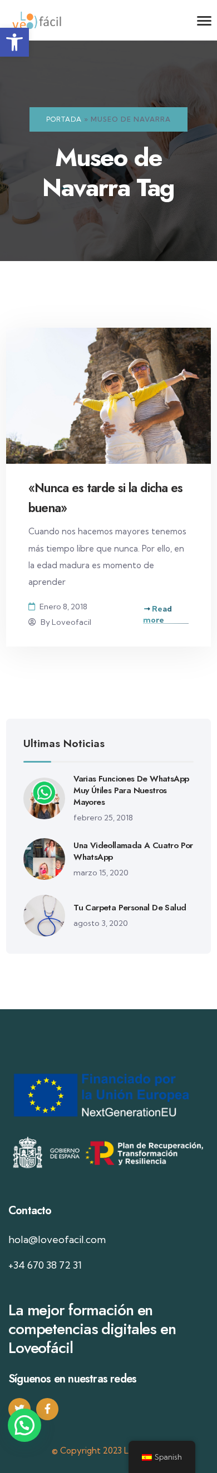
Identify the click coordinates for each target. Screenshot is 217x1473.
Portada (64, 119)
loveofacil (71, 622)
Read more (157, 614)
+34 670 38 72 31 (45, 1265)
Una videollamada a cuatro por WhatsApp (133, 851)
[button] (14, 42)
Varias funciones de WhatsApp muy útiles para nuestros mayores (131, 790)
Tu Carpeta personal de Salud (129, 907)
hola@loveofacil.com (57, 1239)
